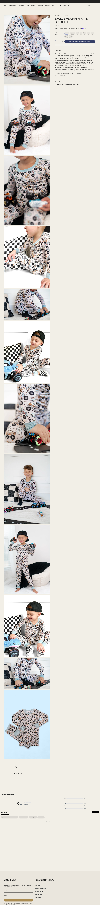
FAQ (15, 767)
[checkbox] (41, 817)
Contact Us (38, 897)
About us (17, 773)
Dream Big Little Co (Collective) (62, 15)
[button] (12, 5)
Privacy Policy (29, 903)
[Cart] (95, 5)
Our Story (37, 885)
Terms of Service (8, 904)
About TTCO (38, 894)
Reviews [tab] (4, 812)
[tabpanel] (50, 827)
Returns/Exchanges (40, 888)
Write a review (96, 811)
